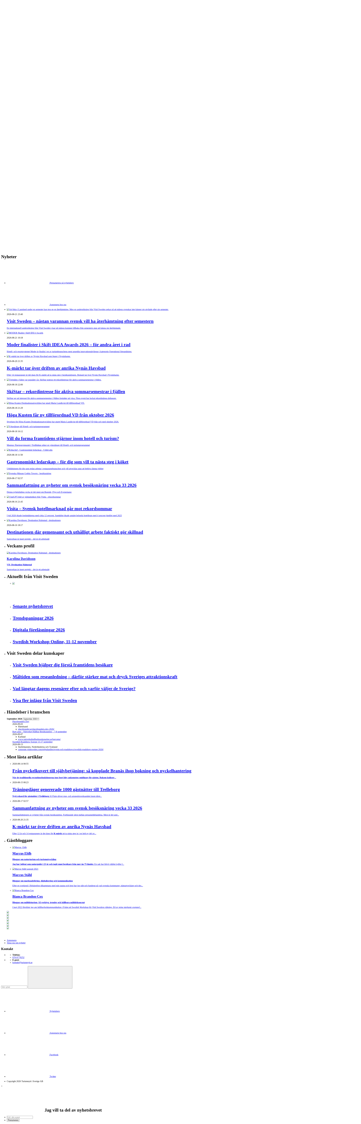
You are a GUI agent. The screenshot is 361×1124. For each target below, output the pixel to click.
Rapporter (16, 123)
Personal (16, 161)
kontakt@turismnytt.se (22, 962)
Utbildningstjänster (20, 171)
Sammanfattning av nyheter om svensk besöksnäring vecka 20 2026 (42, 227)
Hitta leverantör (14, 133)
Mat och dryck (18, 156)
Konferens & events (21, 64)
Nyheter (10, 52)
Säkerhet (16, 166)
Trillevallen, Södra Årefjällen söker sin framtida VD (35, 216)
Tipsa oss (11, 9)
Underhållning (18, 169)
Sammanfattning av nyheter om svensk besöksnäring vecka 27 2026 (42, 222)
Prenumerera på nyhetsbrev (61, 283)
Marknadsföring (19, 113)
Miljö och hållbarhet (21, 159)
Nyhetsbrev (54, 1011)
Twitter (52, 1076)
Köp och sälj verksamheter (24, 148)
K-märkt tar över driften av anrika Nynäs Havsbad (34, 201)
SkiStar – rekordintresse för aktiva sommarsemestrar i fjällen (39, 204)
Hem (9, 49)
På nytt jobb (17, 87)
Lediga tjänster (19, 85)
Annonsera (11, 12)
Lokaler (15, 151)
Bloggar (16, 95)
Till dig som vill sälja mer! (24, 181)
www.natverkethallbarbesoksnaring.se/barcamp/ (39, 739)
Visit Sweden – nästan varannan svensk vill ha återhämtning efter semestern (46, 196)
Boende (15, 57)
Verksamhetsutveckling (22, 174)
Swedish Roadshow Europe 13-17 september (32, 742)
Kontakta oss (12, 15)
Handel (15, 62)
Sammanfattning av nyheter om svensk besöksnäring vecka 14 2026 (42, 234)
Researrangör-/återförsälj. (23, 72)
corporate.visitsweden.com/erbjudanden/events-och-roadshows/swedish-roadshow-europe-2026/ (61, 749)
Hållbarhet (17, 108)
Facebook (53, 1055)
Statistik (15, 128)
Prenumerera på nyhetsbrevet (21, 243)
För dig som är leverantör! (24, 179)
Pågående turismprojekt (22, 118)
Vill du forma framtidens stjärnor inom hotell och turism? (37, 211)
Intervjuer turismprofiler (23, 110)
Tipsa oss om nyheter (16, 943)
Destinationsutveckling (17, 77)
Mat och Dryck (19, 67)
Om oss (10, 17)
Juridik (15, 146)
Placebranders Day (20, 721)
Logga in (11, 189)
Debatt (15, 97)
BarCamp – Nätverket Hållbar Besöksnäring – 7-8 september (39, 731)
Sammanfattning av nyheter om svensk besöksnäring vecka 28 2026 (42, 219)
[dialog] (180, 1103)
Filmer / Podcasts (20, 105)
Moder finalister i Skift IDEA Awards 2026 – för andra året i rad (40, 199)
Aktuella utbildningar (21, 82)
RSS (9, 239)
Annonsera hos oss (57, 304)
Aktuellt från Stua (20, 131)
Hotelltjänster (18, 141)
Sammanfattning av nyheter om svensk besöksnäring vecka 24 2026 (42, 224)
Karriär (10, 80)
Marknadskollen (14, 92)
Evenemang (17, 100)
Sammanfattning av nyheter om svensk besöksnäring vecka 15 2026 (42, 229)
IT (13, 143)
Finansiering (17, 103)
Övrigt (15, 176)
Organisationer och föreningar (25, 164)
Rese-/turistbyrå (19, 70)
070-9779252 (18, 957)
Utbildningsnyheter (20, 90)
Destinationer (18, 59)
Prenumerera (13, 1120)
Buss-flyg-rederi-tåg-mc (23, 75)
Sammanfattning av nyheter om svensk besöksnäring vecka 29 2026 (42, 214)
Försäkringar (18, 138)
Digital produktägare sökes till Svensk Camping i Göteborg (38, 232)
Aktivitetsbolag (19, 54)
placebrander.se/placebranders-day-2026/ (36, 729)
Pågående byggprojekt (22, 115)
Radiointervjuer (19, 120)
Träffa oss (11, 20)
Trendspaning (18, 125)
